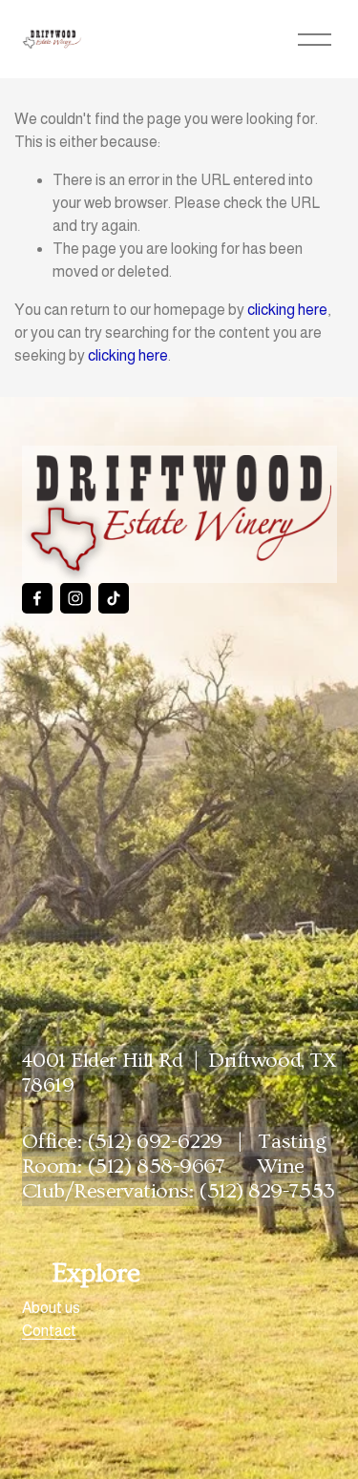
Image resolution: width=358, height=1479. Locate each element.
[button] (61, 681)
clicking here (287, 310)
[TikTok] (113, 598)
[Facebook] (37, 598)
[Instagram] (75, 598)
